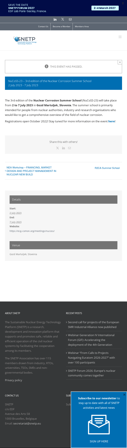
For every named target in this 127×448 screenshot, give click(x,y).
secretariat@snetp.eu (27, 423)
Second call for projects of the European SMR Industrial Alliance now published (93, 324)
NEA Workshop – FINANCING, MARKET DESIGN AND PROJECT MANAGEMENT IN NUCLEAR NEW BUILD (31, 171)
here (111, 121)
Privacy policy (13, 380)
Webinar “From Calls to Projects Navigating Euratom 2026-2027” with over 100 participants (91, 357)
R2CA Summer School (107, 168)
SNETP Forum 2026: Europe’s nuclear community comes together (91, 373)
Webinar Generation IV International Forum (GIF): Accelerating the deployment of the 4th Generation (91, 339)
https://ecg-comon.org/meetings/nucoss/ (32, 231)
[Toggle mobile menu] (120, 37)
